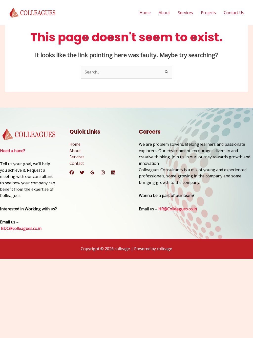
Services (185, 12)
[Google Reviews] (92, 172)
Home (145, 12)
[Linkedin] (113, 172)
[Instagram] (103, 172)
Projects (208, 12)
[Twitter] (82, 172)
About (164, 12)
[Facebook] (71, 172)
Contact (76, 163)
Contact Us (234, 12)
